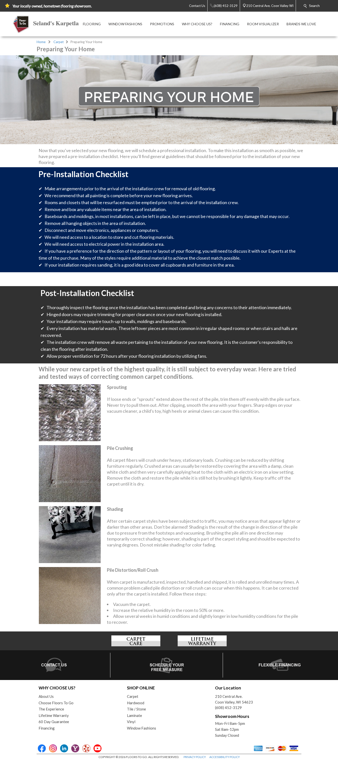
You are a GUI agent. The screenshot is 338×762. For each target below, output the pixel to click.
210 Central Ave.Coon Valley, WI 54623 (234, 699)
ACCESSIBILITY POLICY (224, 757)
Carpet (58, 42)
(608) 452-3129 (228, 707)
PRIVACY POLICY (195, 757)
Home (41, 42)
